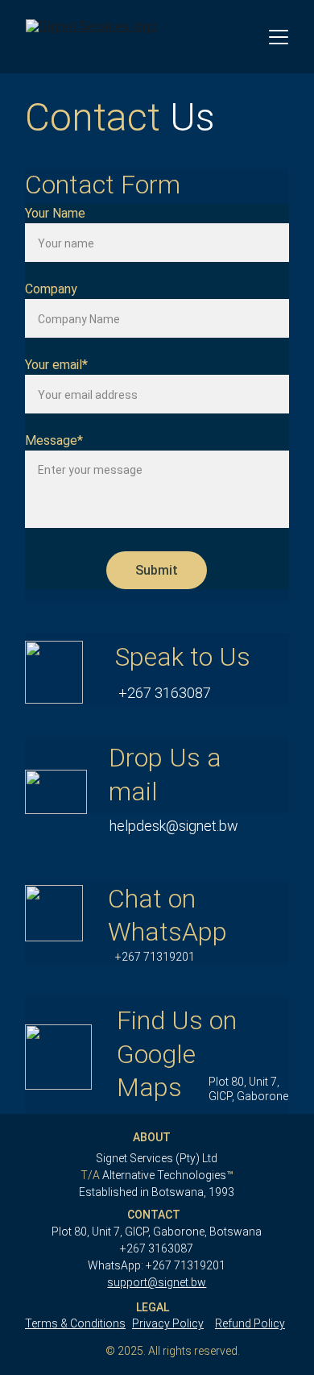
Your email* (56, 364)
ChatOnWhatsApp (156, 923)
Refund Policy (250, 1323)
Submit (156, 570)
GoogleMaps (156, 1054)
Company (51, 289)
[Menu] (278, 37)
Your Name (55, 213)
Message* (54, 440)
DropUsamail (157, 776)
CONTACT (153, 1214)
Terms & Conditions (75, 1323)
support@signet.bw (156, 1282)
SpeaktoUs (157, 669)
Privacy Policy (168, 1323)
